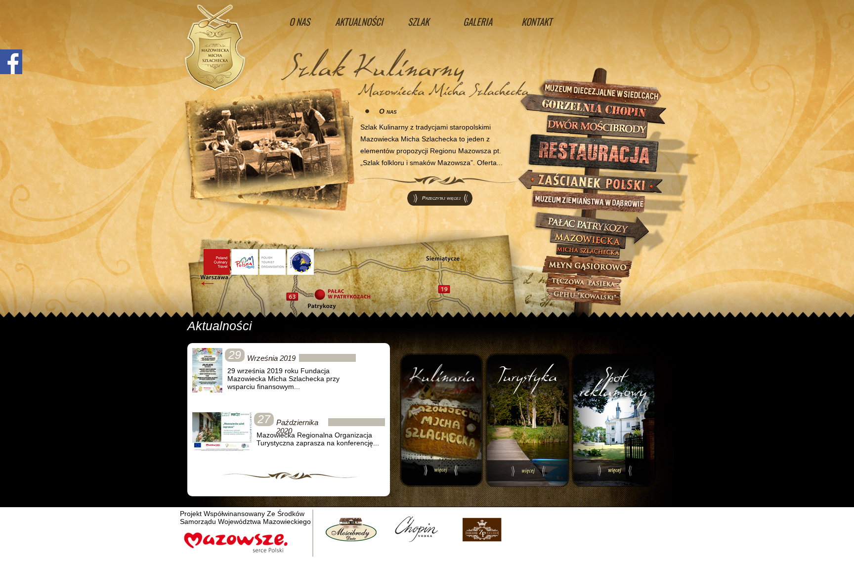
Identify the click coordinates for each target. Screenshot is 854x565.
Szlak (418, 21)
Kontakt (536, 21)
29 (234, 354)
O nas (299, 21)
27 (263, 419)
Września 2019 (271, 358)
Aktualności (359, 21)
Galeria (477, 21)
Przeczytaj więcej (441, 198)
